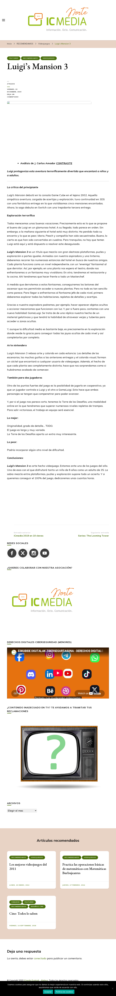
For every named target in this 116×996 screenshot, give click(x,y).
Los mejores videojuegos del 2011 (28, 866)
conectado (40, 958)
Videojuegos (49, 58)
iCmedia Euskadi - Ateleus (36, 980)
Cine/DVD (15, 902)
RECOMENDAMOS (30, 58)
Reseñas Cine (37, 906)
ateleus (11, 84)
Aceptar (48, 992)
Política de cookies (64, 992)
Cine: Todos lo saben (23, 913)
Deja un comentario (16, 95)
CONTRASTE (64, 163)
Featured (13, 58)
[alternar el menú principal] (3, 20)
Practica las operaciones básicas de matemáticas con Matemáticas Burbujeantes (84, 868)
